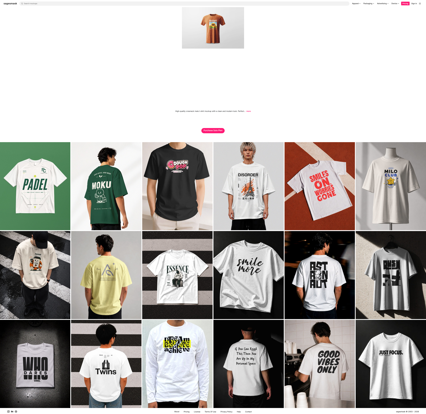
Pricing (405, 3)
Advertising (382, 3)
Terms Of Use (210, 412)
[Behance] (12, 411)
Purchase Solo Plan (213, 130)
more (248, 111)
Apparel (355, 3)
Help (239, 412)
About (176, 411)
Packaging (367, 3)
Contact (248, 412)
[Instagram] (8, 411)
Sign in (414, 3)
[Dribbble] (16, 411)
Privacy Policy (226, 412)
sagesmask (400, 411)
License (197, 412)
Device (394, 3)
